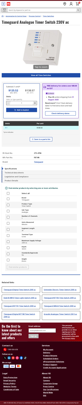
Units (8, 96)
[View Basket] (77, 3)
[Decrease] (8, 103)
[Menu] (3, 4)
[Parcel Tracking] (64, 3)
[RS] (8, 4)
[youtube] (13, 357)
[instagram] (17, 357)
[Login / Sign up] (71, 3)
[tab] (41, 169)
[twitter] (5, 357)
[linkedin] (9, 357)
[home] (2, 16)
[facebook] (21, 357)
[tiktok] (25, 357)
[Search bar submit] (78, 10)
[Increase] (35, 103)
